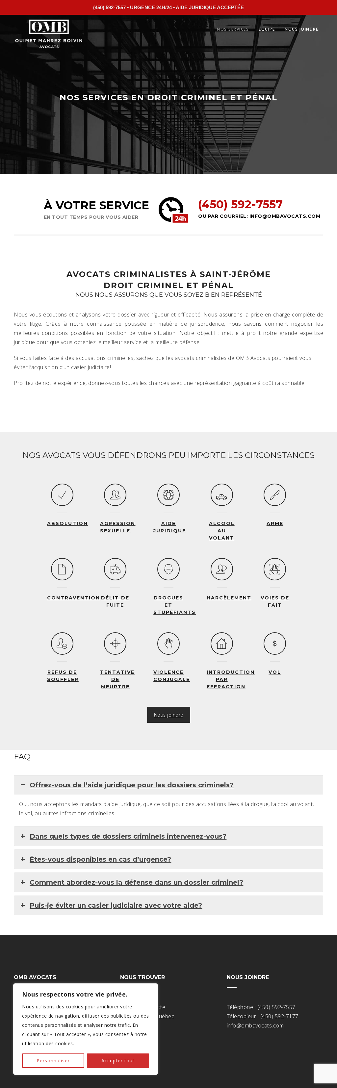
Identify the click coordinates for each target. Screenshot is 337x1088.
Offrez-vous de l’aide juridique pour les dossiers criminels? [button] (132, 785)
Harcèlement (229, 598)
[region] (85, 1029)
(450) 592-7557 (240, 204)
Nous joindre (301, 29)
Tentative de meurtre (117, 679)
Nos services (233, 29)
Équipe (267, 29)
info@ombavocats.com (285, 216)
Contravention (73, 598)
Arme (275, 523)
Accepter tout (118, 1060)
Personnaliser (53, 1060)
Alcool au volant (222, 530)
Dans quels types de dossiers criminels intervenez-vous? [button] (128, 836)
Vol (275, 672)
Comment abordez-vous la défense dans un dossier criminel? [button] (136, 882)
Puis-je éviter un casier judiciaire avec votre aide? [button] (116, 905)
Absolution (67, 523)
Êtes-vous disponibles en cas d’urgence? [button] (100, 859)
